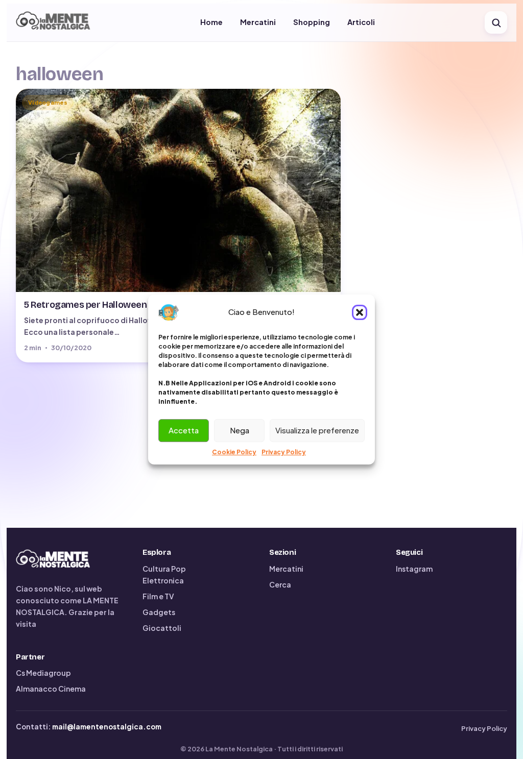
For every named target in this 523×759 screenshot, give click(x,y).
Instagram (414, 568)
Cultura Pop (164, 568)
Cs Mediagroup (43, 672)
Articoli (361, 22)
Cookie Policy (234, 452)
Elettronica (163, 580)
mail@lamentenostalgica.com (106, 726)
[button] (359, 312)
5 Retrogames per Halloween (85, 304)
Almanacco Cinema (51, 688)
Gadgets (158, 612)
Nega (239, 430)
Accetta (184, 430)
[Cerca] (496, 22)
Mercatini (258, 22)
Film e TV (158, 596)
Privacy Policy (284, 452)
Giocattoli (161, 627)
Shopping (311, 22)
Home (211, 22)
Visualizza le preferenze (317, 430)
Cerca (280, 584)
